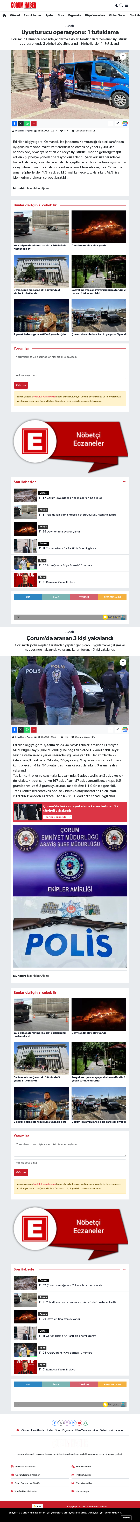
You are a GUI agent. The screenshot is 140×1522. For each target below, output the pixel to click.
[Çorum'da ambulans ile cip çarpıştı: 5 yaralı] (99, 315)
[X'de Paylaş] (21, 124)
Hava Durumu (83, 1466)
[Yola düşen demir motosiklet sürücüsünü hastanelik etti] (41, 226)
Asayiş (70, 25)
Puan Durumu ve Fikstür (27, 1483)
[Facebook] (55, 1423)
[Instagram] (67, 1423)
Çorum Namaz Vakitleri (27, 1475)
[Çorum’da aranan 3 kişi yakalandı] (70, 690)
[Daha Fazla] (34, 124)
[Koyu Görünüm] (116, 5)
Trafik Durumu (83, 1475)
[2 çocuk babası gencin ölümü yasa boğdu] (41, 315)
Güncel (15, 15)
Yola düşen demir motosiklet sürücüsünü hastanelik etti (77, 514)
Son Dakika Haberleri (25, 1491)
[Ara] (121, 5)
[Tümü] (124, 482)
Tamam (126, 1518)
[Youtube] (79, 1423)
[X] (61, 1423)
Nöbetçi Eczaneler (25, 1466)
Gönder (21, 385)
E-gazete (74, 15)
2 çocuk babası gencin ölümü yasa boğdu (40, 334)
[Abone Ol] (125, 123)
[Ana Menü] (126, 5)
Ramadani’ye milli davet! (58, 582)
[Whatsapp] (85, 1423)
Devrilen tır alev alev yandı (89, 245)
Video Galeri (117, 15)
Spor (61, 15)
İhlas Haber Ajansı (24, 131)
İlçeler (49, 15)
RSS (39, 1506)
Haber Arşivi (82, 1491)
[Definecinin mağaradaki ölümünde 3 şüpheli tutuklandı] (41, 271)
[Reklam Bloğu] (70, 445)
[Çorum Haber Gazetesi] (23, 6)
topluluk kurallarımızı (44, 396)
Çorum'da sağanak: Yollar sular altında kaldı (70, 497)
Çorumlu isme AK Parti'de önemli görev (67, 548)
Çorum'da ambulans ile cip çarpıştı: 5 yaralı (99, 334)
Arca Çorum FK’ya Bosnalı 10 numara (65, 565)
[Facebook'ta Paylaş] (14, 124)
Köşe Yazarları (95, 15)
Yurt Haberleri (116, 1430)
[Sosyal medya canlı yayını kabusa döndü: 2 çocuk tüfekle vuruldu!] (99, 271)
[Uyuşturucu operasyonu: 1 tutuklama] (70, 84)
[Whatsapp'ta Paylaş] (27, 124)
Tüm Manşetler (83, 1483)
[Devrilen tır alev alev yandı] (99, 226)
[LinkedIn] (73, 1423)
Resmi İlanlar (32, 15)
